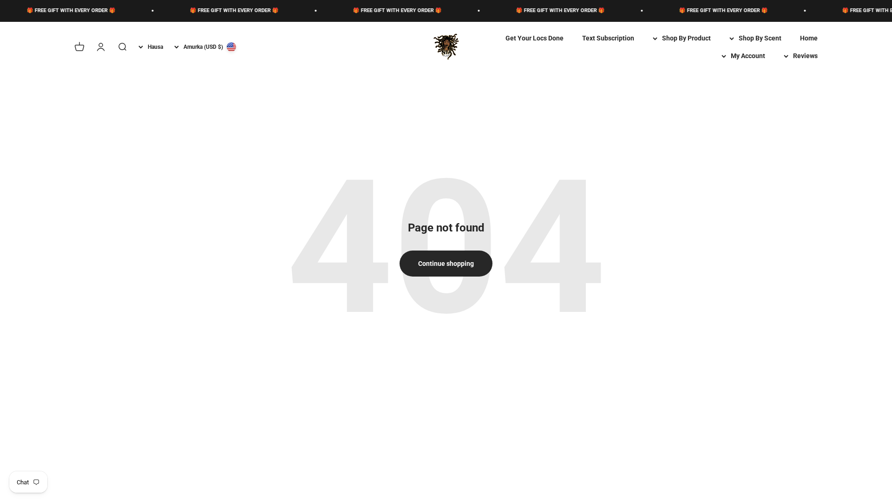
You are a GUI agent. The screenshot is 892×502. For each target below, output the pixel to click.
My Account (748, 55)
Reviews (805, 55)
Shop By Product (686, 38)
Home (809, 38)
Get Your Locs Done (534, 38)
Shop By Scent (760, 38)
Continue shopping (446, 263)
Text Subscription (608, 38)
